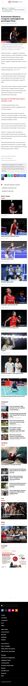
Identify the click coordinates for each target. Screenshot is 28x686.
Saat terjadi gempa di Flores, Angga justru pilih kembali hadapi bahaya (17, 492)
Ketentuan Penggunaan (8, 657)
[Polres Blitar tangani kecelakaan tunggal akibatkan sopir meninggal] (4, 430)
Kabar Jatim (4, 629)
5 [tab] (18, 520)
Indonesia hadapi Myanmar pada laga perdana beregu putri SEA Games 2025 (13, 395)
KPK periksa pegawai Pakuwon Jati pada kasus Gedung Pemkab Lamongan (17, 436)
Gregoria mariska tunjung (12, 184)
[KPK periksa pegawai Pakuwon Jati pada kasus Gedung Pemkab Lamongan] (4, 437)
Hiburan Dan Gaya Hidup (8, 651)
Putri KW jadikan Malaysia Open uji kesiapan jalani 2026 (11, 258)
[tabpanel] (14, 510)
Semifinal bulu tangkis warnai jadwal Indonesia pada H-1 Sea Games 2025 (12, 372)
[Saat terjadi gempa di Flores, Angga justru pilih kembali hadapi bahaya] (4, 492)
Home (5, 8)
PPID (2, 676)
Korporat (3, 673)
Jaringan (3, 655)
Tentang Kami (5, 663)
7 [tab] (17, 544)
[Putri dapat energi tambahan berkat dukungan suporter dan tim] (14, 295)
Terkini (3, 615)
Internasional (5, 643)
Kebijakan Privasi (6, 660)
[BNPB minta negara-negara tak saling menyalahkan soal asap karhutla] (14, 455)
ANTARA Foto (5, 670)
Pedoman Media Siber (7, 665)
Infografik (4, 546)
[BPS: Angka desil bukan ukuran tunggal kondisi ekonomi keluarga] (4, 478)
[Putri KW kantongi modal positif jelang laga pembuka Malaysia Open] (14, 226)
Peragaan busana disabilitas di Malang (13, 515)
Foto (2, 498)
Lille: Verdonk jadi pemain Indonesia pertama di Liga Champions (16, 422)
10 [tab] (24, 544)
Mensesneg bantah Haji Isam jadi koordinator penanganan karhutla (17, 470)
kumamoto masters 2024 (9, 187)
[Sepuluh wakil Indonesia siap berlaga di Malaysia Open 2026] (14, 272)
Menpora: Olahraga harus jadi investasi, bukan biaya (14, 539)
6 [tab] (15, 544)
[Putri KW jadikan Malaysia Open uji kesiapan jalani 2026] (14, 249)
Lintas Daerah (5, 632)
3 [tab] (14, 520)
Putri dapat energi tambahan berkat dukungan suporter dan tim (12, 303)
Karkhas (3, 639)
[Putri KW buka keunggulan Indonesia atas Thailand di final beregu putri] (14, 318)
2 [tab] (12, 520)
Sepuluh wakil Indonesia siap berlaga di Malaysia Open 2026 (13, 281)
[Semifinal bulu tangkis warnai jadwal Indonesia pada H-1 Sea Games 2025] (14, 364)
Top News (4, 443)
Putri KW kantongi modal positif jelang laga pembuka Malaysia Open (12, 235)
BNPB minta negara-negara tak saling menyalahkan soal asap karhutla (12, 463)
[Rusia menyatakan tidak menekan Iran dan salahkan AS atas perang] (4, 408)
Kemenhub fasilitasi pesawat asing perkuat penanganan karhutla (17, 485)
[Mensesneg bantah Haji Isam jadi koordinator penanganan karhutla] (4, 471)
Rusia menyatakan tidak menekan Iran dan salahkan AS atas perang (17, 408)
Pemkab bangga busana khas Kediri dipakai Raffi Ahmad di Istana (17, 415)
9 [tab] (22, 544)
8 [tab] (19, 544)
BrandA (3, 668)
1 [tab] (9, 520)
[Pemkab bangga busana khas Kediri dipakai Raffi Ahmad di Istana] (4, 415)
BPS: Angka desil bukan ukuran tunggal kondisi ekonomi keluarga (16, 478)
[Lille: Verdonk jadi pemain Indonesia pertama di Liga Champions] (4, 422)
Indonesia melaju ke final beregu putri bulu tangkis (14, 349)
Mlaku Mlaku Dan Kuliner (8, 648)
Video (3, 522)
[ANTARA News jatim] (15, 1)
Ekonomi (3, 634)
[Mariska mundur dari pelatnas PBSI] (11, 207)
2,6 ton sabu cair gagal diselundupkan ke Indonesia (13, 592)
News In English (5, 646)
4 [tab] (16, 520)
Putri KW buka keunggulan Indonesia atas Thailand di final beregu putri (13, 326)
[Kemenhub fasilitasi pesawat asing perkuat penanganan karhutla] (4, 485)
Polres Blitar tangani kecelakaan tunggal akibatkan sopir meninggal (17, 429)
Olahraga (11, 8)
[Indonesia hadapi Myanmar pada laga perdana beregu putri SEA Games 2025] (14, 387)
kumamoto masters (8, 191)
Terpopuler (4, 402)
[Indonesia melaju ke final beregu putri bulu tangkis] (14, 341)
